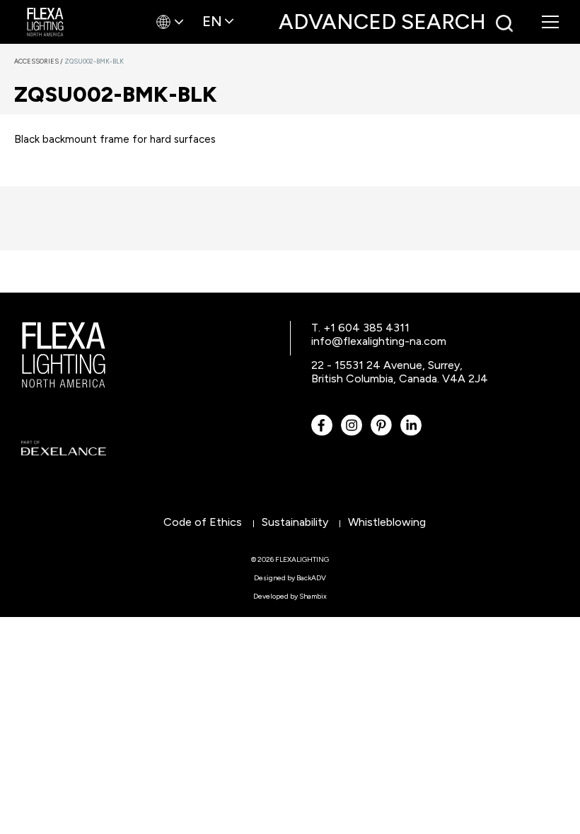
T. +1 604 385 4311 (360, 327)
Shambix (313, 596)
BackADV (311, 577)
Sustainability (295, 522)
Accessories (39, 61)
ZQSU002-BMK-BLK (94, 61)
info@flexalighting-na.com (378, 341)
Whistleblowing (387, 522)
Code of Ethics (202, 522)
